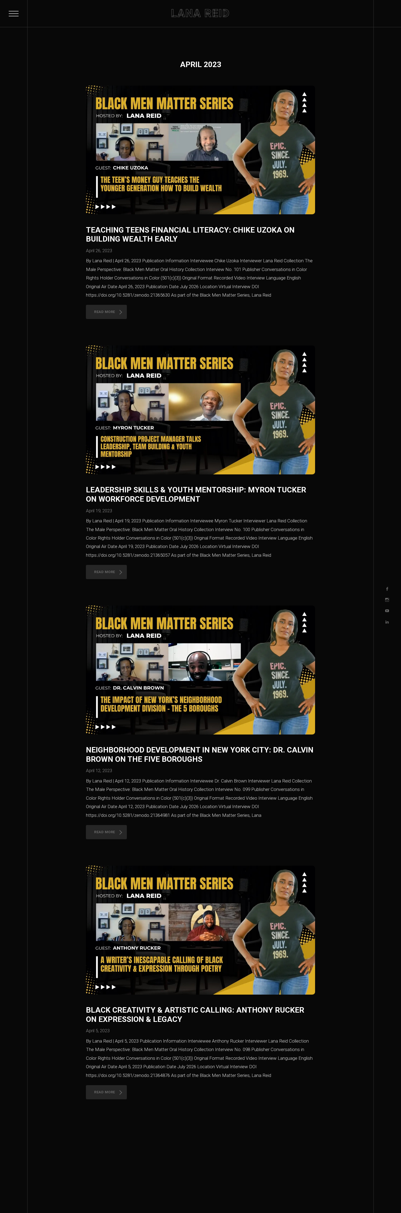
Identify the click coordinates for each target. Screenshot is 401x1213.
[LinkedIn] (387, 622)
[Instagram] (387, 599)
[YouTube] (387, 611)
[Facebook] (387, 589)
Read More (104, 312)
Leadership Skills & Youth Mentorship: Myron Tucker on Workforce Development (196, 494)
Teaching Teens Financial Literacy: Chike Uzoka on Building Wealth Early (190, 234)
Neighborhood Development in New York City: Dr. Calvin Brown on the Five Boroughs (199, 754)
